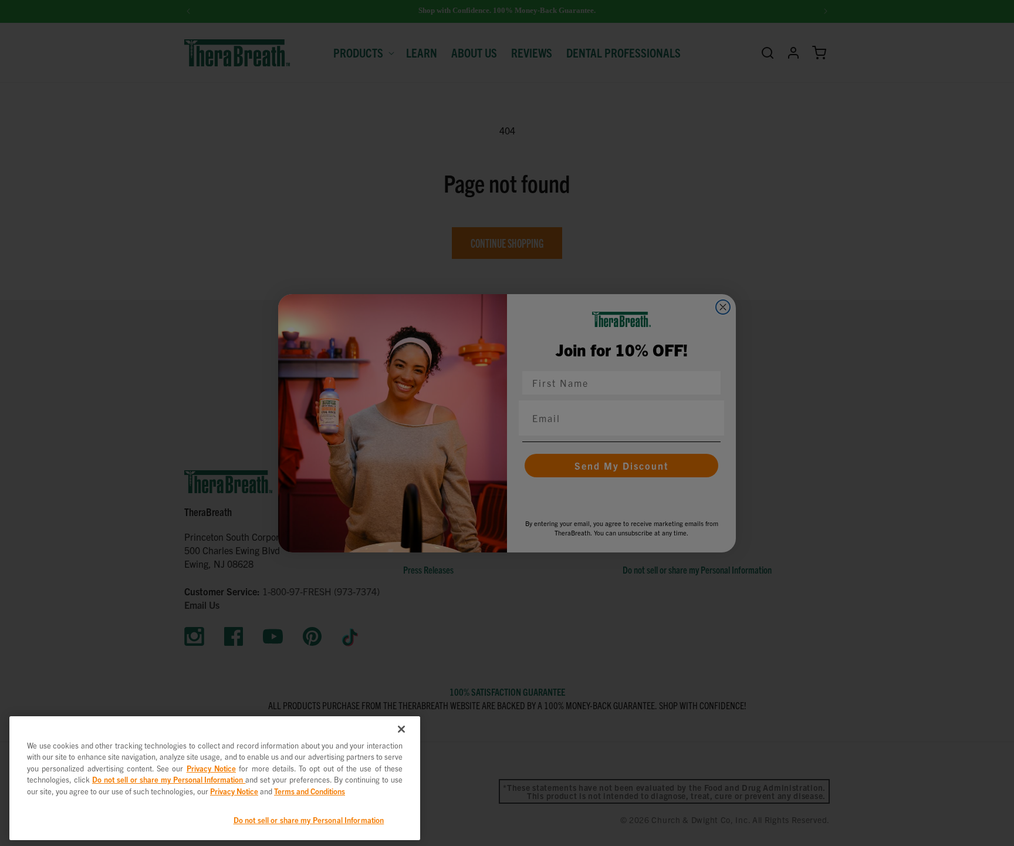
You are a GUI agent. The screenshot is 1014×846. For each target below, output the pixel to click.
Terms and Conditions (309, 791)
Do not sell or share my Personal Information (309, 820)
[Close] (401, 729)
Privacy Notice (211, 768)
